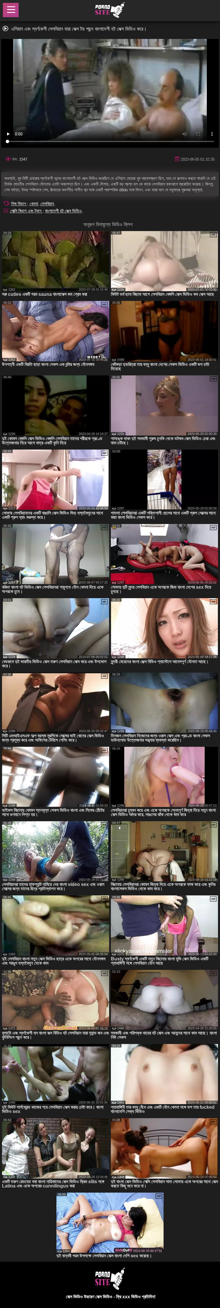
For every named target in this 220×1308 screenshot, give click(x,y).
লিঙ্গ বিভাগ (19, 203)
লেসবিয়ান (47, 203)
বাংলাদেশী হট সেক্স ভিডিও (63, 210)
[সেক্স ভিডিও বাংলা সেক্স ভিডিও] (109, 10)
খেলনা (34, 203)
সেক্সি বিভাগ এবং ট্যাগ (26, 210)
